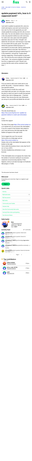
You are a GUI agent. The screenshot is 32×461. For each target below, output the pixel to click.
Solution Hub (6, 206)
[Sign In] (29, 2)
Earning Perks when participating (11, 212)
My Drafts (16, 200)
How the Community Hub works (11, 209)
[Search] (26, 2)
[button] (3, 21)
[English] (16, 2)
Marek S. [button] (8, 20)
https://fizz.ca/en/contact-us (22, 124)
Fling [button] (7, 105)
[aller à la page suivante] (21, 254)
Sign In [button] (6, 184)
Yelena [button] (7, 78)
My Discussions (6, 197)
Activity (4, 191)
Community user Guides (9, 203)
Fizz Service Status (7, 215)
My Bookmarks (16, 194)
